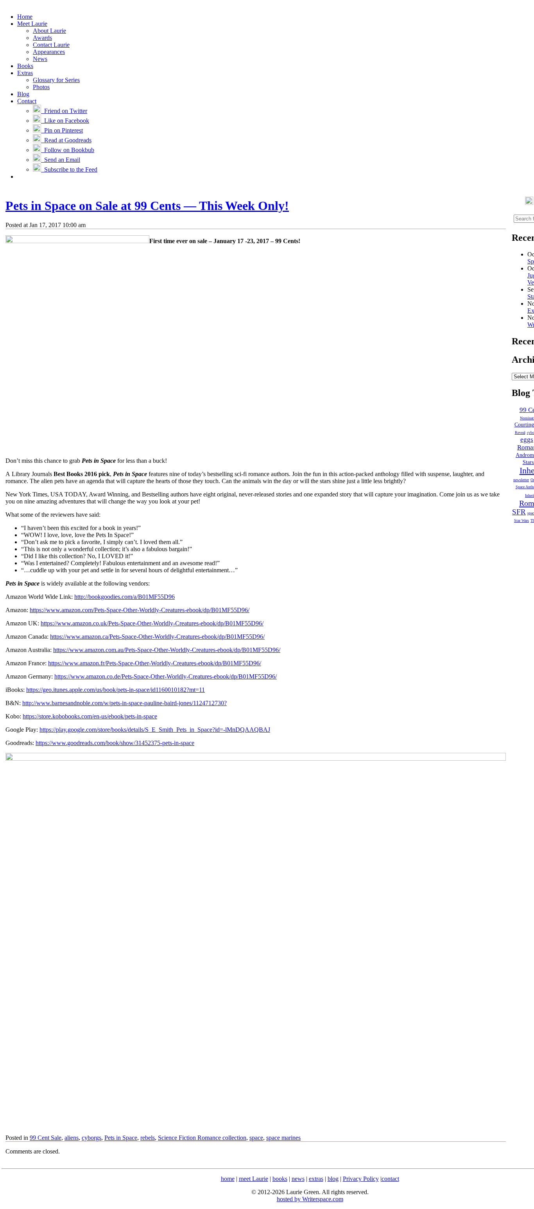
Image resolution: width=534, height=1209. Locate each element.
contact (390, 1178)
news (298, 1178)
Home (24, 16)
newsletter (521, 480)
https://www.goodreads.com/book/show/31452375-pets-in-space (115, 743)
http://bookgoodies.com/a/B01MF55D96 (124, 596)
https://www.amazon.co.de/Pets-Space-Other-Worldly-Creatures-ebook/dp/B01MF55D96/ (165, 676)
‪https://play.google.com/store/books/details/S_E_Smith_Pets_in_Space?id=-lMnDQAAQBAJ (154, 729)
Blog (23, 94)
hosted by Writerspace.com (310, 1199)
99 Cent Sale (45, 1137)
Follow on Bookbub (67, 150)
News (40, 59)
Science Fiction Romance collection (202, 1137)
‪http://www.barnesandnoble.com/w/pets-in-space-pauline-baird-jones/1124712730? (124, 703)
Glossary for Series (56, 80)
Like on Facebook (65, 120)
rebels (147, 1137)
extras (316, 1178)
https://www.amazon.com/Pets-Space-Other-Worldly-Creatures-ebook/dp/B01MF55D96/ (139, 610)
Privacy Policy (361, 1178)
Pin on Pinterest (62, 130)
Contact (26, 101)
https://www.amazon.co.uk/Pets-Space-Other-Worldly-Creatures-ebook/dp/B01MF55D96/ (152, 623)
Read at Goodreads (66, 140)
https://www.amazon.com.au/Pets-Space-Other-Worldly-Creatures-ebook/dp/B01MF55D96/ (166, 650)
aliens (72, 1137)
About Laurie (49, 30)
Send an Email (60, 159)
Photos (41, 87)
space (256, 1137)
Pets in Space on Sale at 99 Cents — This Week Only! (147, 206)
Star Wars (521, 520)
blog (333, 1178)
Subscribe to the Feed (69, 169)
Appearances (49, 51)
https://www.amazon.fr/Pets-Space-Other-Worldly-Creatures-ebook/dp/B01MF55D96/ (154, 663)
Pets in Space (120, 1137)
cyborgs (91, 1137)
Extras (25, 73)
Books (25, 66)
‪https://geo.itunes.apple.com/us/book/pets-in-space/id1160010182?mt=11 (115, 689)
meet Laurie (253, 1178)
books (279, 1178)
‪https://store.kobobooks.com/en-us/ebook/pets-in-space (90, 716)
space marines (283, 1137)
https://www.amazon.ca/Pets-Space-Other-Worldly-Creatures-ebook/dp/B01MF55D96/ (157, 636)
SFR (519, 512)
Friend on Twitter (64, 110)
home (228, 1178)
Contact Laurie (51, 44)
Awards (42, 37)
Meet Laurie (32, 23)
